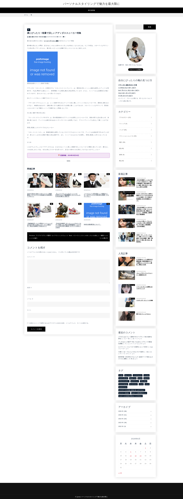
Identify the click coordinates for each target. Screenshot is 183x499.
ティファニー (133, 384)
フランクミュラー (124, 381)
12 (131, 456)
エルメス (146, 378)
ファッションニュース (127, 136)
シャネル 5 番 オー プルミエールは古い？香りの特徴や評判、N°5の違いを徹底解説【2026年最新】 (144, 224)
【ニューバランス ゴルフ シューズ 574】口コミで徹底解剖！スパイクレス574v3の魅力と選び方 (67, 195)
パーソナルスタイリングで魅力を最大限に (91, 3)
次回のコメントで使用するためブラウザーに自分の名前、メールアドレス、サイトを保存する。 (59, 323)
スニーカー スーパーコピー (127, 93)
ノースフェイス (137, 375)
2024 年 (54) (122, 418)
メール (30, 299)
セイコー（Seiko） (124, 393)
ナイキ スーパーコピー (125, 95)
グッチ (141, 384)
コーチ (147, 384)
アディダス (144, 381)
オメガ (140, 378)
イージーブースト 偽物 (51, 41)
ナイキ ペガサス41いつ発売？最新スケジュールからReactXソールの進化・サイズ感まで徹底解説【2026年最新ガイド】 (144, 197)
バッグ (123, 130)
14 (140, 456)
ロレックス (128, 375)
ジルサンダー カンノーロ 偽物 (144, 300)
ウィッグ (123, 123)
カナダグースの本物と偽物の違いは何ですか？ (131, 390)
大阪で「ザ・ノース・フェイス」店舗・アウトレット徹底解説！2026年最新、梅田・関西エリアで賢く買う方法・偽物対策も (144, 238)
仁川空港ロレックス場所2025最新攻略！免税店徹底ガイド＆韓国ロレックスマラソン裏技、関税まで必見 (144, 262)
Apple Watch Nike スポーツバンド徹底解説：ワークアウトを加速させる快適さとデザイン (39, 195)
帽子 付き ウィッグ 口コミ (143, 314)
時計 (122, 142)
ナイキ (121, 375)
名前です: (121, 65)
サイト (29, 310)
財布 (121, 154)
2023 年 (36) (122, 422)
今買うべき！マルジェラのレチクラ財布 (131, 352)
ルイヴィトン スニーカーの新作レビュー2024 (132, 347)
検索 (149, 27)
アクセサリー (125, 117)
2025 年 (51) (122, 415)
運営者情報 (91, 10)
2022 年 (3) (122, 426)
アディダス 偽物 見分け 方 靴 (127, 85)
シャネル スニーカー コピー (127, 87)
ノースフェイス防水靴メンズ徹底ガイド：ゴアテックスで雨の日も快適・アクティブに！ (96, 195)
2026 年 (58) (122, 411)
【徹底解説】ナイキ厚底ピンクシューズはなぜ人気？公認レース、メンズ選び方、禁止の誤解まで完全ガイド (39, 225)
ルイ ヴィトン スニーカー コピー (128, 90)
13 (135, 456)
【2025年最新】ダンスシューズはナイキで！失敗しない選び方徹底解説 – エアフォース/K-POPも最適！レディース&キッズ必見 (68, 225)
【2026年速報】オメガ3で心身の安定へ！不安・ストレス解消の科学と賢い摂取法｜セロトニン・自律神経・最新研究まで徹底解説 (144, 211)
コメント (31, 257)
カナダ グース (123, 387)
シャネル (146, 375)
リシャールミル (123, 384)
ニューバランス (123, 378)
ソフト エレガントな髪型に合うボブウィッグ (144, 287)
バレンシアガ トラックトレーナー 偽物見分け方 (144, 274)
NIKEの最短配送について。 (92, 224)
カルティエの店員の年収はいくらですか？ (130, 396)
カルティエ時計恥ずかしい (139, 393)
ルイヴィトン (134, 381)
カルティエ (133, 378)
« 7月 (120, 473)
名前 (29, 287)
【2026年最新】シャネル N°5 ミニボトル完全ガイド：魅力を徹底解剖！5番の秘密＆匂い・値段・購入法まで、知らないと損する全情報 (144, 183)
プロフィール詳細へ (135, 69)
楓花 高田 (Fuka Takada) (36, 37)
